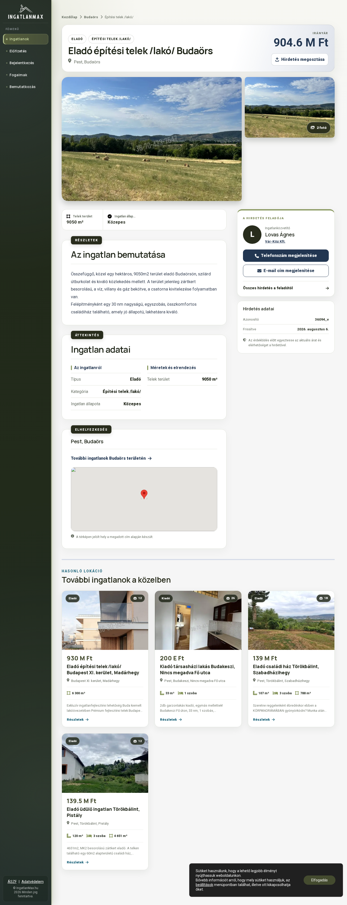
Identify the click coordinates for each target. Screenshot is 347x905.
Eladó (77, 39)
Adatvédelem (33, 882)
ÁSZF (12, 882)
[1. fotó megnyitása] (152, 139)
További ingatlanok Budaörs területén (108, 458)
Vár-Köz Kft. (275, 241)
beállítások (204, 885)
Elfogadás (319, 880)
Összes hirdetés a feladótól (268, 288)
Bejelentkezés (22, 62)
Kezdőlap (69, 17)
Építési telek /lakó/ (111, 39)
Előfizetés (18, 51)
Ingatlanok (19, 38)
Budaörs (91, 17)
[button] (144, 494)
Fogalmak (18, 74)
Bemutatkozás (22, 86)
